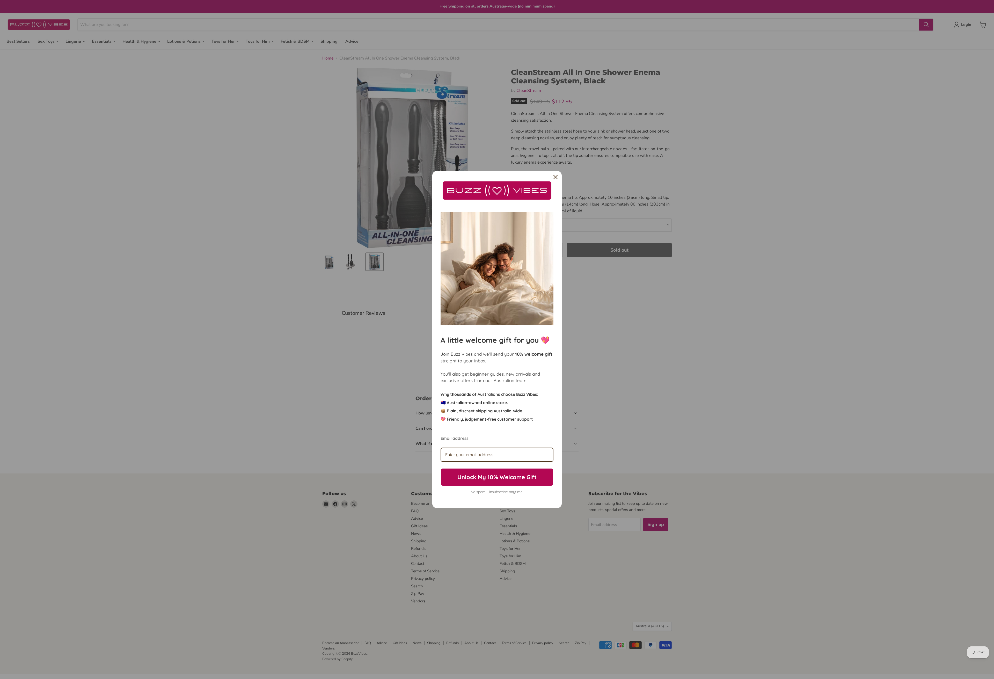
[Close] (555, 177)
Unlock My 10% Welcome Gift (497, 477)
